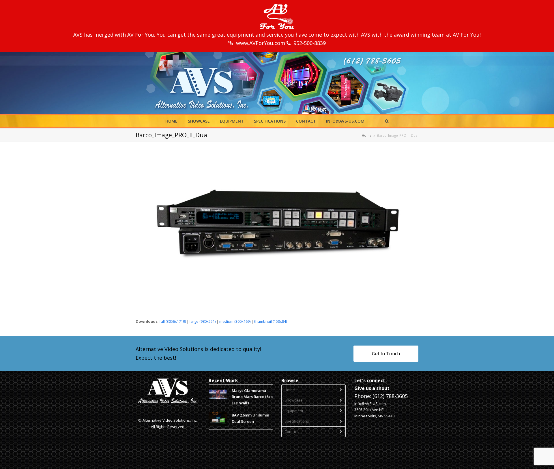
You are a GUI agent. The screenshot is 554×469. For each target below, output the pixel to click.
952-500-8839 (309, 43)
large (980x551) (203, 321)
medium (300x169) (234, 321)
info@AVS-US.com (370, 403)
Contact (291, 431)
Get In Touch (386, 353)
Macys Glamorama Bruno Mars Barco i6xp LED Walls (252, 397)
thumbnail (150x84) (270, 321)
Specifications (297, 421)
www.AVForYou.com (261, 43)
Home (290, 389)
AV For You (140, 34)
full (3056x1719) (172, 321)
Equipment (294, 410)
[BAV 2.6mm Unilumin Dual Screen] (218, 419)
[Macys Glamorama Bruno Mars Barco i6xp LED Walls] (218, 394)
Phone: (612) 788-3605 (381, 396)
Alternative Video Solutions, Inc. (170, 420)
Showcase (294, 400)
